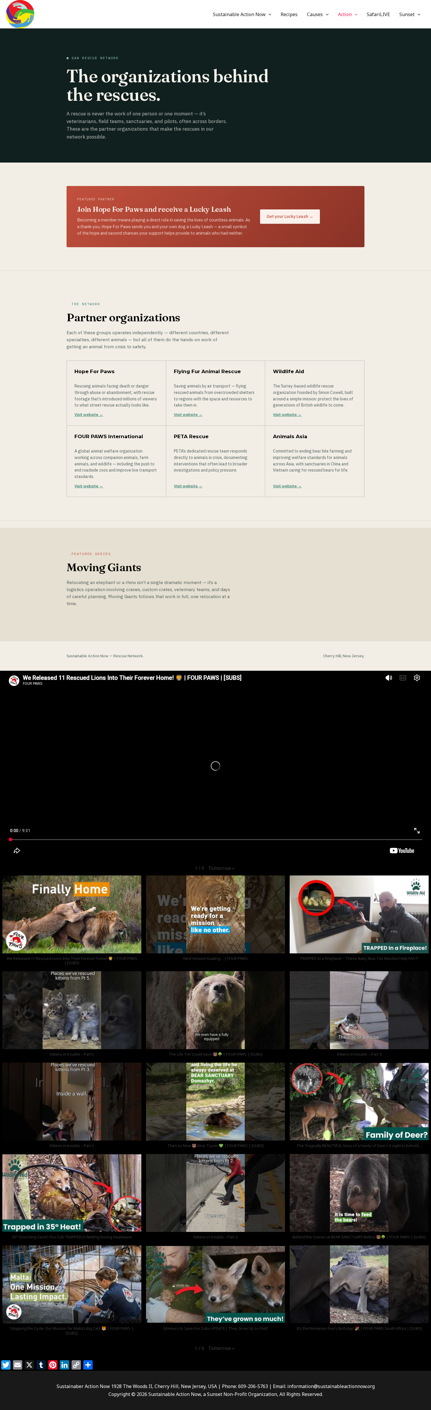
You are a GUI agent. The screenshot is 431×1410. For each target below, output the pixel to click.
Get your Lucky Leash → (290, 216)
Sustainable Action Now (239, 14)
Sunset (407, 14)
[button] (269, 14)
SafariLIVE (378, 14)
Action (345, 14)
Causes (315, 14)
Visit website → (88, 414)
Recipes (289, 14)
